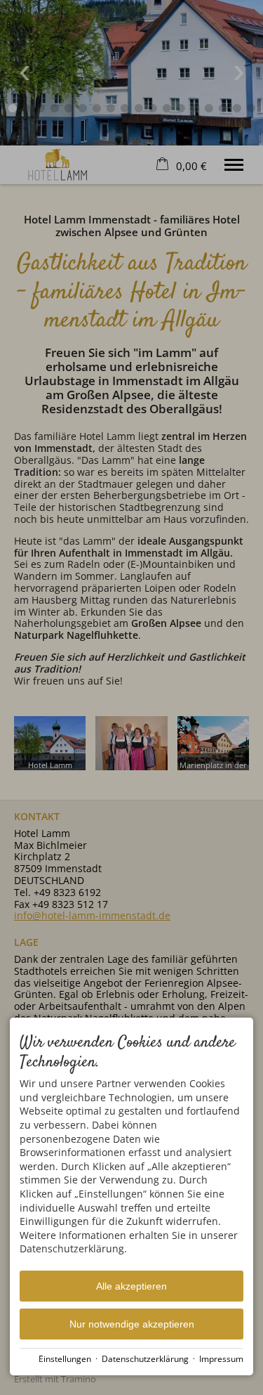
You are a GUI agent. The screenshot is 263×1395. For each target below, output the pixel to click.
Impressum (221, 1358)
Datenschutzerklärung (145, 1358)
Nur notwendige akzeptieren (131, 1324)
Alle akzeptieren (131, 1286)
